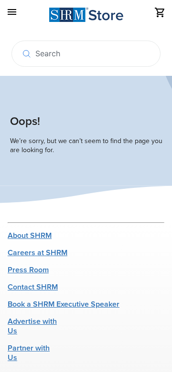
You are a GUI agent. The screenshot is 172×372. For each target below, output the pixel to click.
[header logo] (86, 16)
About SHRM (30, 235)
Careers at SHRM (37, 253)
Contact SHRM (33, 287)
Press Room (28, 270)
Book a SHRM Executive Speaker (63, 304)
